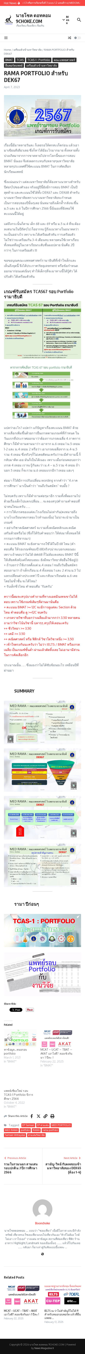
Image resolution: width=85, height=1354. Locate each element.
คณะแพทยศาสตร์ (64, 60)
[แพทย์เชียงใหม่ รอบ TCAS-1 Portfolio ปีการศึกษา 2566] (20, 1079)
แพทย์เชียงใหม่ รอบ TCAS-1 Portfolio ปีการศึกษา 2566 (18, 1094)
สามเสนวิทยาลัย (36, 1135)
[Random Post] (69, 37)
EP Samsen (28, 1125)
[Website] (42, 1254)
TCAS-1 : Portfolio (38, 60)
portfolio (25, 1130)
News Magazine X (44, 1348)
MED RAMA (11, 1130)
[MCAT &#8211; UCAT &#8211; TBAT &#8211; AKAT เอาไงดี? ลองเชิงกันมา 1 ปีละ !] (57, 1038)
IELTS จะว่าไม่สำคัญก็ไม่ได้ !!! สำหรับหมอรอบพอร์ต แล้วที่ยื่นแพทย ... (62, 1314)
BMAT (9, 60)
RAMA (36, 1130)
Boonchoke (42, 1223)
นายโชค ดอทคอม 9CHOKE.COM (33, 18)
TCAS (20, 60)
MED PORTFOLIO (61, 1125)
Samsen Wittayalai (15, 1135)
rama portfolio (50, 1130)
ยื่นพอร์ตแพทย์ (14, 65)
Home (7, 49)
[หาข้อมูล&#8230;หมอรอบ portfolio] (20, 1038)
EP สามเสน (43, 1125)
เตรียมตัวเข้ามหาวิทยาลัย (27, 49)
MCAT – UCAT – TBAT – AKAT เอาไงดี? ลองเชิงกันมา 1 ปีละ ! (56, 1053)
